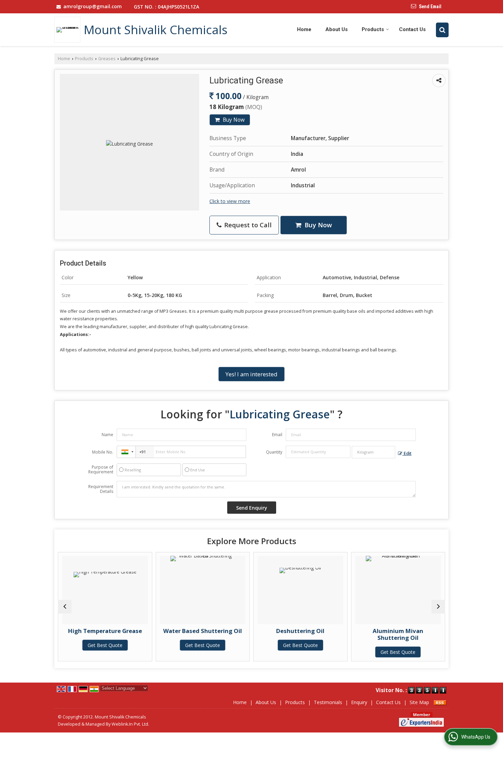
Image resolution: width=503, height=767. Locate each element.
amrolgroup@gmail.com (92, 6)
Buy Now (233, 119)
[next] (438, 607)
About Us (336, 29)
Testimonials (328, 702)
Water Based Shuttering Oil (202, 631)
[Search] (442, 30)
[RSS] (440, 702)
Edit (407, 453)
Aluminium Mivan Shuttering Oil (398, 634)
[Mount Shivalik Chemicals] (69, 30)
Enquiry (359, 702)
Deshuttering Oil (300, 631)
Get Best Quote (105, 645)
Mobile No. (102, 452)
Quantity (274, 452)
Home (304, 29)
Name (107, 435)
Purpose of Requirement (100, 469)
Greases (107, 59)
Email (277, 435)
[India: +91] (126, 452)
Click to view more (229, 201)
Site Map (419, 702)
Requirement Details (100, 489)
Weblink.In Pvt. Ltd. (130, 724)
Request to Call (247, 224)
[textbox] (373, 452)
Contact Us (412, 29)
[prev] (65, 607)
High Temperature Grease (105, 631)
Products (373, 29)
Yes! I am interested (251, 374)
